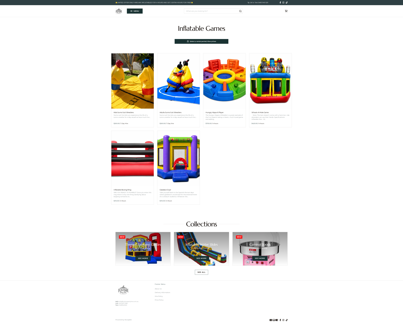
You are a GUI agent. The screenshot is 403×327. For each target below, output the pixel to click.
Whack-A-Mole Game (260, 112)
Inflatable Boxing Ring (122, 190)
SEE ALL (201, 272)
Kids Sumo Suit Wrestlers (124, 112)
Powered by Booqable (123, 320)
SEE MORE (143, 258)
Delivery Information (162, 292)
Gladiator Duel (165, 190)
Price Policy (159, 300)
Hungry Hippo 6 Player (215, 112)
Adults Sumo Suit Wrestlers (170, 112)
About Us (158, 289)
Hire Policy (159, 296)
